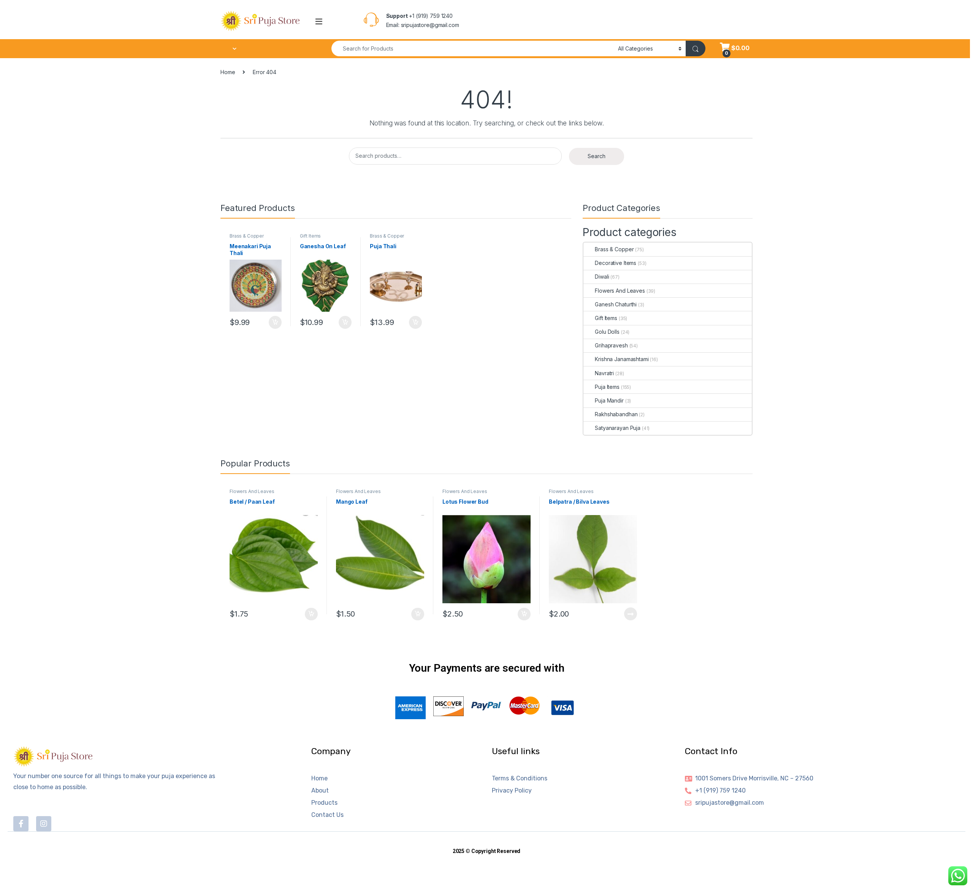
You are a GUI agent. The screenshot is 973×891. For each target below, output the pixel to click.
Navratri (604, 373)
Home (227, 72)
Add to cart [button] (275, 322)
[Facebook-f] (21, 823)
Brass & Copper (247, 236)
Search (596, 156)
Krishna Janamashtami (621, 359)
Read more (630, 613)
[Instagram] (43, 823)
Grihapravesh (611, 345)
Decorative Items (615, 263)
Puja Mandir (609, 400)
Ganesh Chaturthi (616, 304)
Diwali (602, 276)
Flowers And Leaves (620, 290)
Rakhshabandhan (616, 414)
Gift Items (310, 236)
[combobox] (472, 48)
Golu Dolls (607, 331)
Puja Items (607, 387)
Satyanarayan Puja (617, 428)
